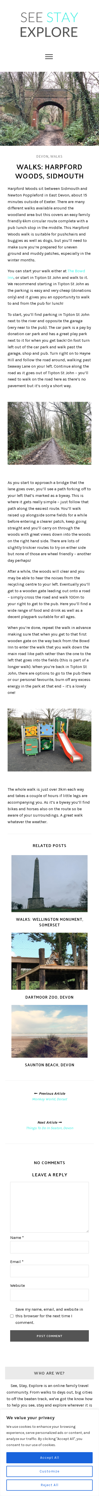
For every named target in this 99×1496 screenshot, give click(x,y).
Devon (42, 156)
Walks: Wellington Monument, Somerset (49, 922)
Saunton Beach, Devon (49, 1064)
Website (17, 1285)
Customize (49, 1471)
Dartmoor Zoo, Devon (49, 997)
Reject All (49, 1485)
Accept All (49, 1457)
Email (17, 1261)
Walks (56, 156)
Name (17, 1237)
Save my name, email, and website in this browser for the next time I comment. (49, 1316)
